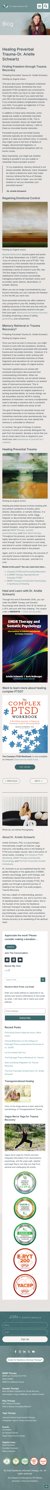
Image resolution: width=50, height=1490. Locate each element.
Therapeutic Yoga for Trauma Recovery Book (19, 1420)
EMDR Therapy (9, 1373)
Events (5, 1427)
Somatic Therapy (10, 1388)
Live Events (6, 1430)
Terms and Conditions (29, 1481)
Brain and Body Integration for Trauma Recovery (20, 1391)
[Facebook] (7, 959)
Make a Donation (8, 1451)
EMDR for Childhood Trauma (13, 1382)
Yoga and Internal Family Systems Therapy (18, 1417)
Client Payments (8, 1445)
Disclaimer (16, 1481)
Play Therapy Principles (11, 1403)
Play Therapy (8, 1401)
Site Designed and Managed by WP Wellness (25, 1478)
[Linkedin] (13, 959)
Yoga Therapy (9, 1413)
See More (25, 767)
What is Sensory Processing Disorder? (16, 1406)
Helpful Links (8, 1442)
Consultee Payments (10, 1448)
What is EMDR (7, 1379)
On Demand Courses (10, 1433)
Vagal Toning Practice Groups (13, 1436)
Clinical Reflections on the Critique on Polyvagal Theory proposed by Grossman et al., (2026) (24, 1044)
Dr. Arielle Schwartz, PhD (19, 6)
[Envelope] (20, 959)
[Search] (43, 979)
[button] (39, 6)
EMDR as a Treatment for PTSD (14, 1376)
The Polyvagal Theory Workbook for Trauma (24, 1057)
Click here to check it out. (26, 759)
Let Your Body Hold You (15, 1052)
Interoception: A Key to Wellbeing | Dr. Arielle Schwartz (23, 1394)
